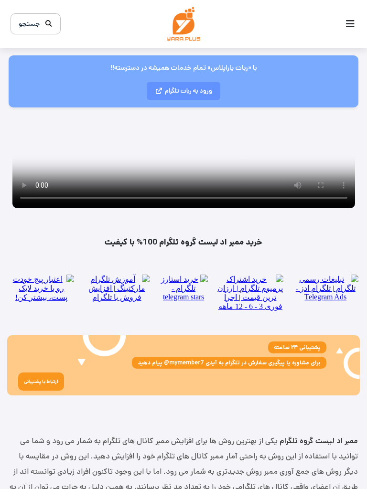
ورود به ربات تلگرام (188, 91)
